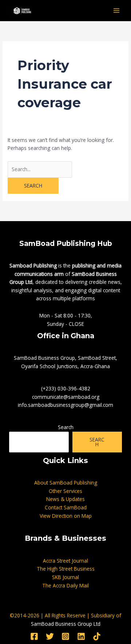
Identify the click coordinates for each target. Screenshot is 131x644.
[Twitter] (50, 636)
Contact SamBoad (66, 507)
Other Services (65, 490)
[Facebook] (34, 636)
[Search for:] (40, 169)
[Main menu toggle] (116, 10)
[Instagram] (65, 636)
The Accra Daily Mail (65, 585)
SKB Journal (65, 577)
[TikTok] (97, 636)
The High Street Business (66, 568)
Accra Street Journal (65, 560)
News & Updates (65, 498)
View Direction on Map (66, 515)
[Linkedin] (81, 636)
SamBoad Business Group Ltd (65, 623)
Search (66, 427)
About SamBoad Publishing (65, 482)
